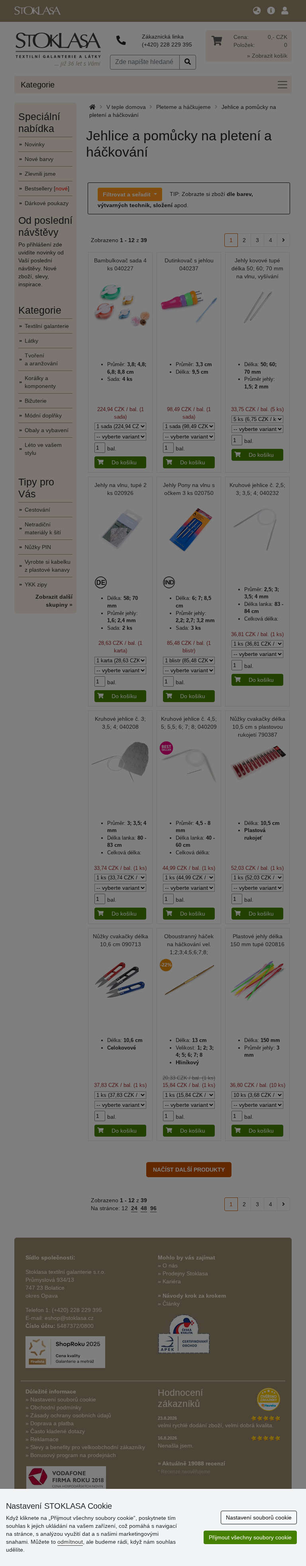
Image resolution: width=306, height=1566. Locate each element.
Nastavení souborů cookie (259, 1517)
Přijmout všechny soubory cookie (250, 1537)
